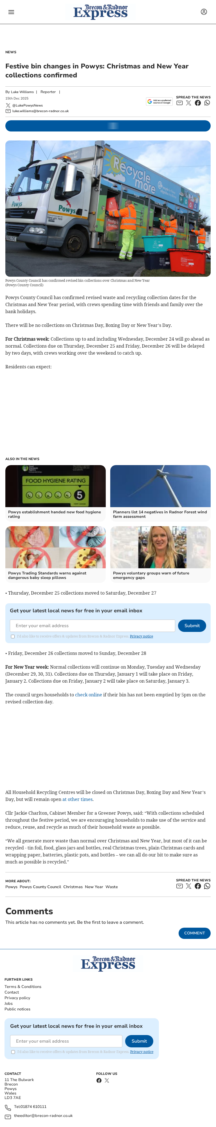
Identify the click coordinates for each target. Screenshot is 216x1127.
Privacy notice (141, 636)
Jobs (8, 1003)
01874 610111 (33, 1107)
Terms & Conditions (22, 986)
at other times (77, 799)
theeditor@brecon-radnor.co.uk (43, 1116)
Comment (194, 933)
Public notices (17, 1009)
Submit (192, 626)
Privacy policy (17, 998)
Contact (11, 992)
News (10, 52)
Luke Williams (22, 92)
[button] (11, 12)
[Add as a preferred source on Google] (159, 101)
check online (88, 695)
